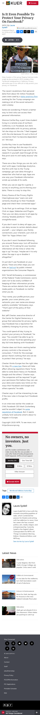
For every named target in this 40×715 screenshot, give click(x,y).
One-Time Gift (27, 461)
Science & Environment (25, 591)
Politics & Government (24, 575)
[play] (3, 712)
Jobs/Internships (9, 671)
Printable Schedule (10, 689)
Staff (5, 666)
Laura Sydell (20, 506)
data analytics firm (29, 96)
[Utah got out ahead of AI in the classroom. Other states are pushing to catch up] (8, 610)
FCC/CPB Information (11, 680)
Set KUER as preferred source (28, 28)
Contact (6, 662)
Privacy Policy (8, 675)
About (6, 658)
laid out (12, 267)
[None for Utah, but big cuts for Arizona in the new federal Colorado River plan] (8, 594)
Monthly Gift (12, 461)
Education (20, 560)
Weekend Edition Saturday (21, 491)
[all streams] (37, 712)
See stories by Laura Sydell (23, 541)
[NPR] (7, 705)
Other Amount (20, 472)
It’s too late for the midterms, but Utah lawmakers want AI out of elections (27, 580)
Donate (33, 3)
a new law (17, 366)
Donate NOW (13, 482)
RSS (5, 693)
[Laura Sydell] (6, 509)
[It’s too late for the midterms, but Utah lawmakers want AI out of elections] (8, 579)
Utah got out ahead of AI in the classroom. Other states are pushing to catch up (26, 612)
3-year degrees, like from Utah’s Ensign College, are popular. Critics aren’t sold (26, 565)
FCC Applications (9, 684)
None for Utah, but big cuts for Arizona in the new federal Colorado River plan (26, 596)
